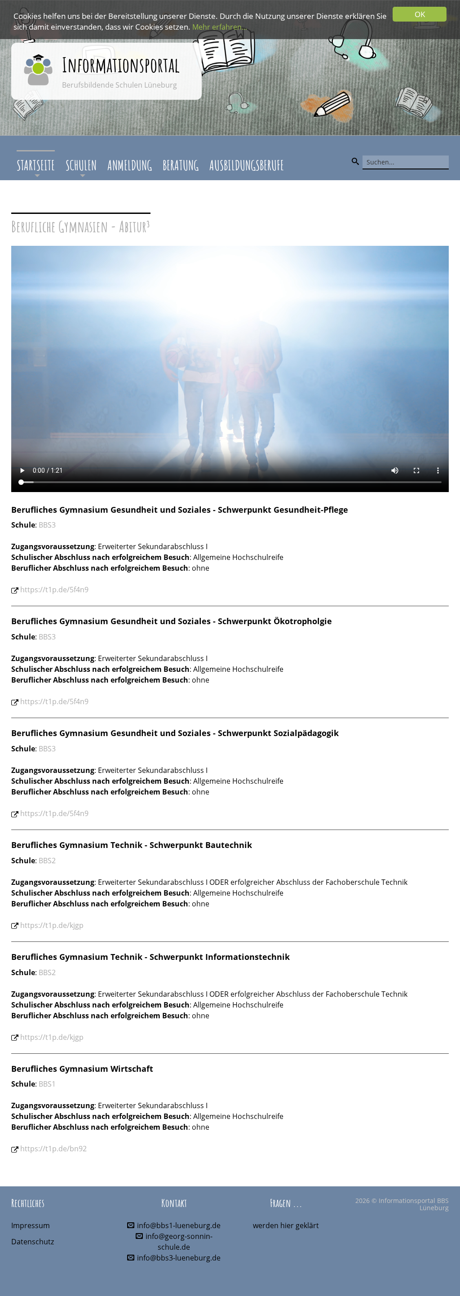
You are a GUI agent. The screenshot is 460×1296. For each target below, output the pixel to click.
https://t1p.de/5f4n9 (54, 590)
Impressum (30, 1225)
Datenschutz (32, 1242)
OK (420, 14)
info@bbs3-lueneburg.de (179, 1258)
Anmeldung (129, 165)
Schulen (81, 165)
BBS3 (47, 525)
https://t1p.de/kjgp (52, 925)
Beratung (181, 165)
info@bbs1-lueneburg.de (179, 1225)
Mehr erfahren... (219, 27)
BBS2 (47, 860)
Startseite (36, 165)
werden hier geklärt (286, 1225)
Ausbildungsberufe (246, 165)
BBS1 (47, 1084)
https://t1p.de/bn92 (53, 1149)
